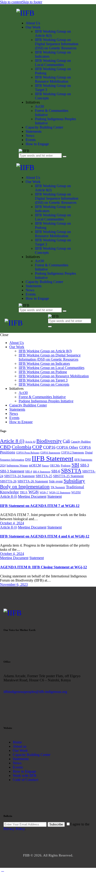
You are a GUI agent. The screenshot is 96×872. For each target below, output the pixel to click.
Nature (45, 465)
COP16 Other (67, 447)
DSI (28, 459)
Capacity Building (81, 441)
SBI (75, 464)
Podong (66, 465)
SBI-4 (28, 471)
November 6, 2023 (14, 584)
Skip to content (11, 2)
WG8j (33, 492)
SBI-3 (84, 465)
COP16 (49, 447)
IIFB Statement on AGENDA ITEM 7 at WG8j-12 (39, 506)
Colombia (21, 447)
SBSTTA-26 (8, 481)
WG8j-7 (44, 492)
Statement (54, 496)
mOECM (35, 465)
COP (37, 447)
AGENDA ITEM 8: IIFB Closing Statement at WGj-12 (43, 567)
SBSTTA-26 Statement (32, 481)
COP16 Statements (50, 452)
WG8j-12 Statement (59, 492)
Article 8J (30, 442)
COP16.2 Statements (72, 452)
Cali (66, 441)
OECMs (55, 465)
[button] (50, 329)
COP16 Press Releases (27, 452)
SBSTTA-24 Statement (19, 476)
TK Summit (58, 487)
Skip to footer (32, 2)
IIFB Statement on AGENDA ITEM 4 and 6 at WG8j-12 (44, 536)
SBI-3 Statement (12, 471)
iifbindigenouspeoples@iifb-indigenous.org (35, 692)
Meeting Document (32, 496)
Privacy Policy (14, 829)
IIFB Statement (52, 458)
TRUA (23, 492)
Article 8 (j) (12, 441)
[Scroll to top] (2, 870)
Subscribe (56, 824)
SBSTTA (71, 471)
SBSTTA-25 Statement (68, 476)
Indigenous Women (17, 465)
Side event (56, 481)
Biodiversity (49, 441)
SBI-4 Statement (41, 471)
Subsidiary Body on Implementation (42, 483)
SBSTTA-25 (44, 476)
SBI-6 (55, 471)
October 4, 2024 (12, 523)
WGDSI (76, 492)
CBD (5, 447)
